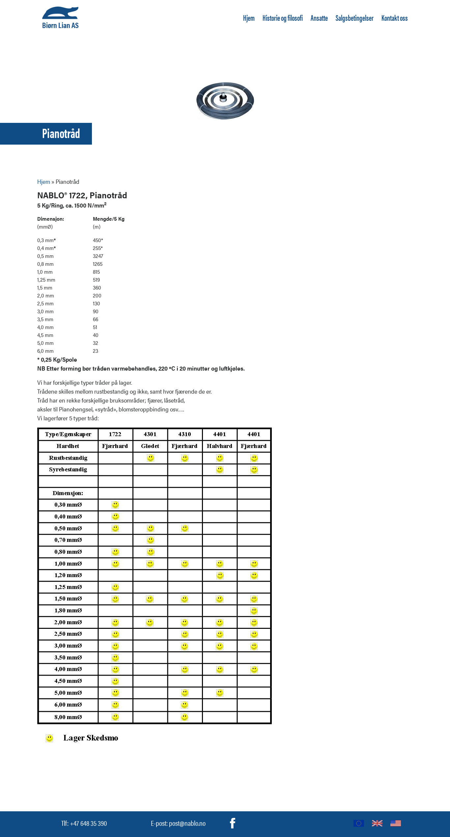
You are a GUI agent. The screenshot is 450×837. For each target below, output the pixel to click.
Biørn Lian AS (60, 24)
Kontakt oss (394, 17)
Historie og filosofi (283, 17)
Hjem (249, 17)
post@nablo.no (187, 823)
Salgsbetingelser (355, 17)
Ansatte (319, 17)
